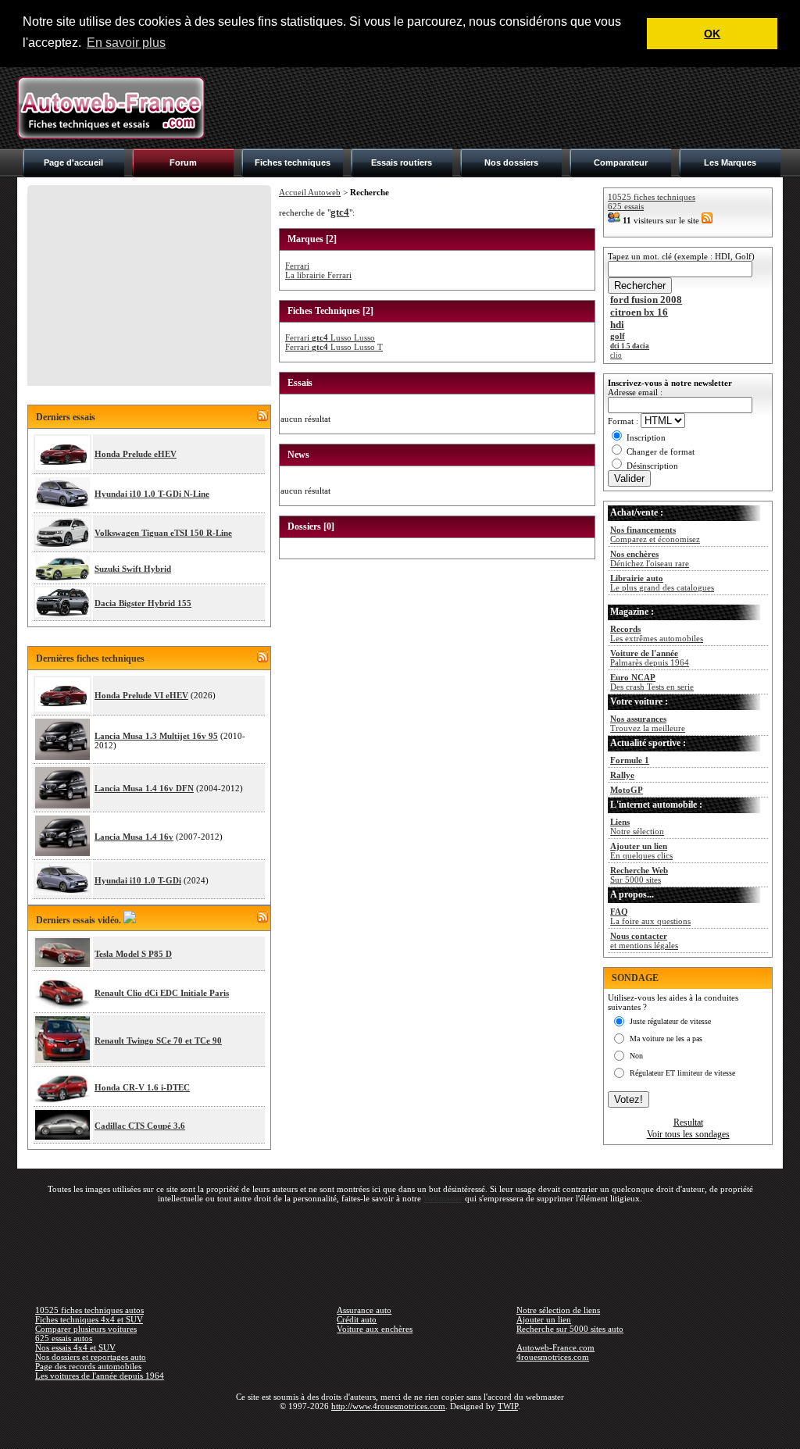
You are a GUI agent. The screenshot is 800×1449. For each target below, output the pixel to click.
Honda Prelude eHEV (136, 454)
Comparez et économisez (655, 534)
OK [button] (712, 33)
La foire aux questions (650, 916)
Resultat (688, 1122)
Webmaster (442, 1198)
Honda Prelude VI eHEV (141, 695)
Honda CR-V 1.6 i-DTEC (142, 1087)
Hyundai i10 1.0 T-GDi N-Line (152, 493)
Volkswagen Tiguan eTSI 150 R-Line (163, 532)
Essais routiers (401, 162)
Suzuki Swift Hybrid (133, 568)
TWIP (508, 1406)
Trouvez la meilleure (647, 723)
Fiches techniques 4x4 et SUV (89, 1319)
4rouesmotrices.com (552, 1357)
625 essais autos (63, 1338)
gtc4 (339, 212)
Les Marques (730, 162)
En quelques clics (641, 850)
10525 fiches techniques (651, 197)
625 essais (626, 206)
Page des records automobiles (88, 1366)
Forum (183, 162)
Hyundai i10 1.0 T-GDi (138, 880)
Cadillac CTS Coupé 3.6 (140, 1125)
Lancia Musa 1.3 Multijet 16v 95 (156, 736)
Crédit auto (357, 1319)
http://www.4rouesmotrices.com (388, 1406)
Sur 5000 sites (639, 874)
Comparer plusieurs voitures (86, 1328)
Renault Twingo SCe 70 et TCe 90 (158, 1040)
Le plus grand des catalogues (662, 582)
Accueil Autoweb (310, 192)
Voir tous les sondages (688, 1134)
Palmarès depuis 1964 (649, 657)
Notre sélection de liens (558, 1310)
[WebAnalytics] (400, 1428)
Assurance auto (364, 1310)
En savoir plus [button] (126, 42)
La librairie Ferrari (318, 275)
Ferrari (297, 265)
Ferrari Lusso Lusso (330, 337)
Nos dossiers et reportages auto (90, 1357)
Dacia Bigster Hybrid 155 (143, 603)
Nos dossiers (511, 162)
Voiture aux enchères (374, 1328)
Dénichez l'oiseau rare (649, 558)
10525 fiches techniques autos (89, 1310)
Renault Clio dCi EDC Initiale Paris (162, 993)
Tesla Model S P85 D (133, 953)
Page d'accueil (73, 162)
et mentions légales (644, 940)
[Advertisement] (498, 108)
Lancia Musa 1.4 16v (134, 836)
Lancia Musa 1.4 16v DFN (144, 788)
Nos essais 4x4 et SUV (75, 1347)
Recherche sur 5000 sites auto (569, 1328)
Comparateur (621, 162)
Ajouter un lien (543, 1319)
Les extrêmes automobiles (656, 633)
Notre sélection (637, 826)
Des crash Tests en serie (652, 682)
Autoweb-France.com (555, 1347)
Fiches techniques (292, 162)
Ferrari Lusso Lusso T (334, 347)
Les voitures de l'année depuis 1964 (99, 1375)
